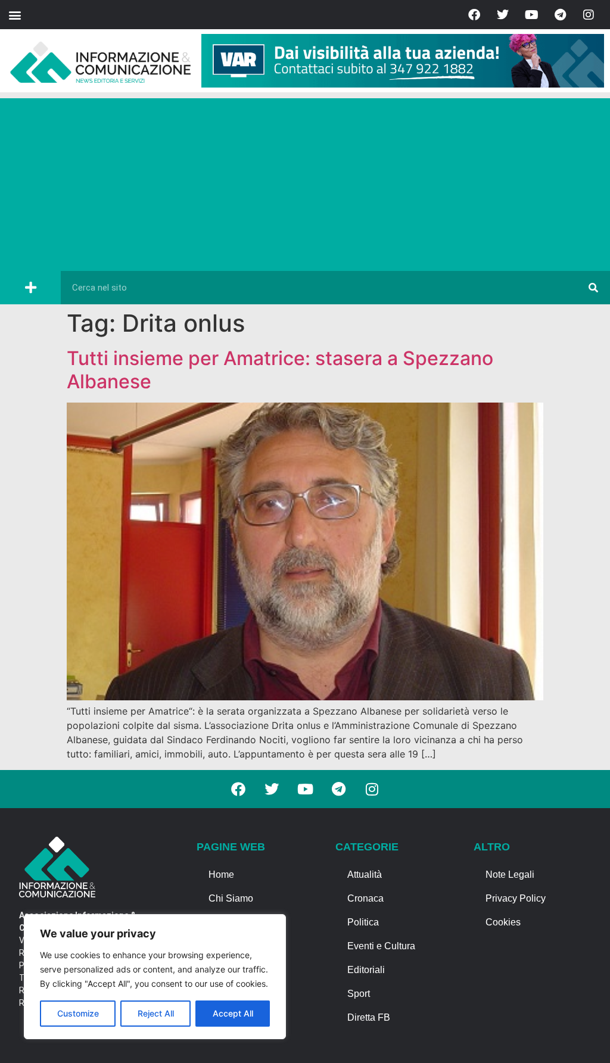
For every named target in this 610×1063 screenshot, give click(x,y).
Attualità (364, 874)
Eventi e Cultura (381, 946)
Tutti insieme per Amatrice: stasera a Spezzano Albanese (280, 369)
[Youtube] (531, 15)
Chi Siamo (230, 898)
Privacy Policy (515, 898)
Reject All (156, 1013)
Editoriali (366, 970)
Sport (358, 994)
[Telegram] (560, 15)
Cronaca (365, 898)
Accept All (233, 1013)
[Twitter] (503, 15)
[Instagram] (588, 15)
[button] (14, 14)
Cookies (503, 922)
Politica (363, 922)
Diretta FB (368, 1017)
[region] (155, 976)
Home (221, 874)
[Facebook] (474, 15)
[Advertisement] (305, 181)
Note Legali (509, 874)
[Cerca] (593, 287)
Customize (78, 1013)
